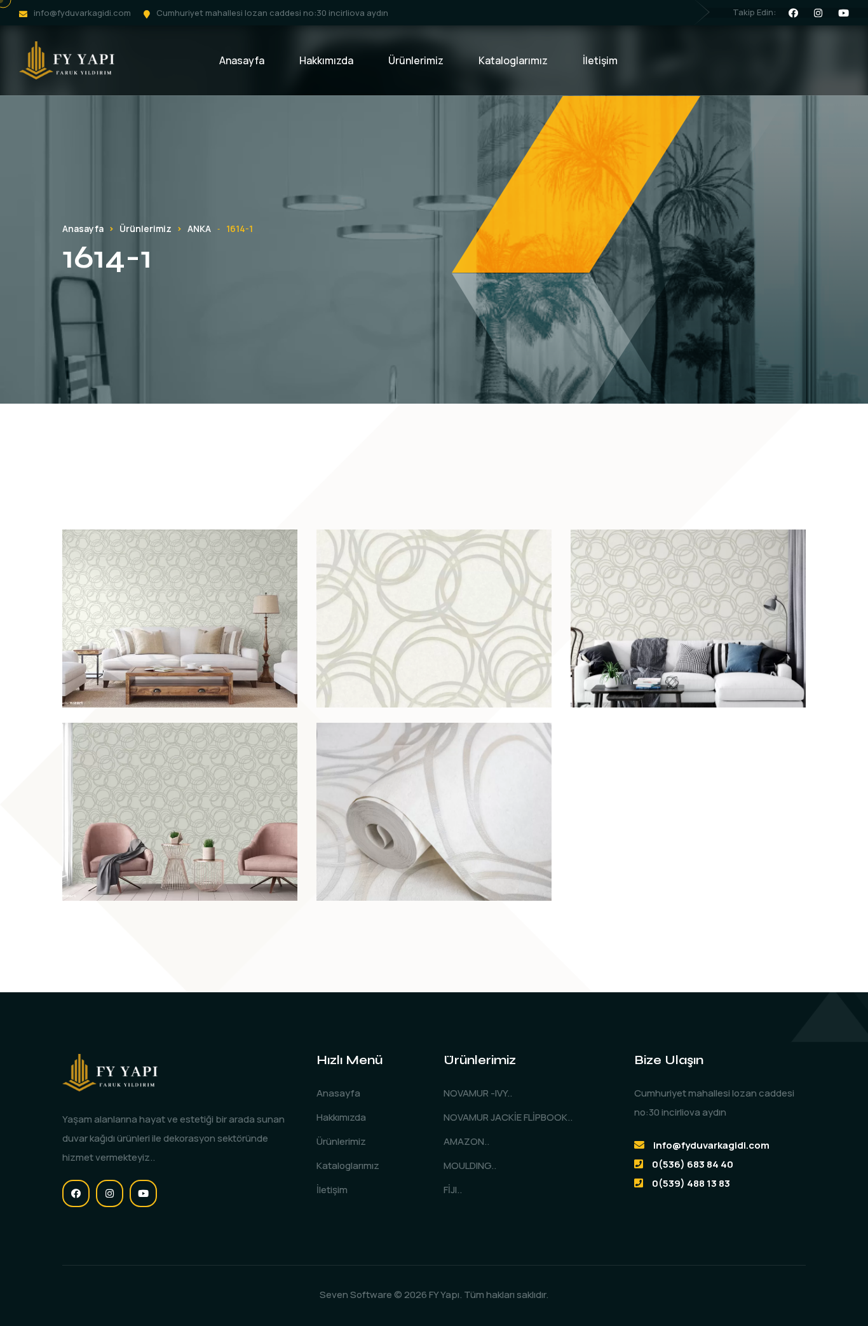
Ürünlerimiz (416, 60)
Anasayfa (241, 60)
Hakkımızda (326, 60)
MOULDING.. (470, 1165)
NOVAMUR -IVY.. (478, 1093)
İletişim (600, 60)
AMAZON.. (466, 1141)
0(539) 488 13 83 (691, 1183)
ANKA (199, 228)
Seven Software (356, 1294)
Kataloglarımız (513, 60)
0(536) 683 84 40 (692, 1164)
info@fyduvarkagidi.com (82, 12)
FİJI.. (453, 1189)
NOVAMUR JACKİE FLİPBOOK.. (508, 1117)
